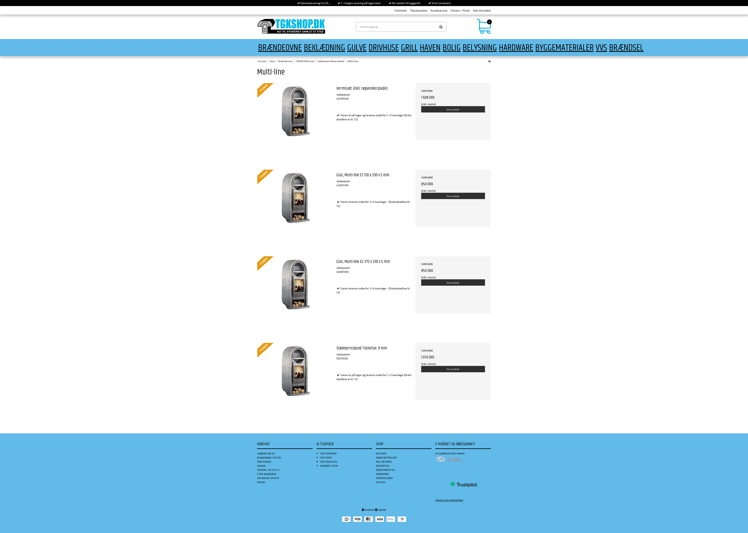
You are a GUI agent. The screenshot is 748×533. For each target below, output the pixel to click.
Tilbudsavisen (418, 10)
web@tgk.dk (270, 474)
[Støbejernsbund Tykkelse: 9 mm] (295, 380)
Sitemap (261, 482)
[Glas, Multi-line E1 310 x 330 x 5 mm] (295, 207)
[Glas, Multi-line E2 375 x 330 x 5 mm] (295, 294)
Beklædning (324, 48)
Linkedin (381, 510)
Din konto (380, 482)
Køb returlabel (482, 10)
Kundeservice (439, 10)
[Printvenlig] (489, 61)
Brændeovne (280, 48)
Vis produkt (453, 109)
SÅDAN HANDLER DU (385, 470)
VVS (601, 48)
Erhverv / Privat (460, 10)
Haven (430, 48)
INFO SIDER (381, 453)
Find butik (401, 10)
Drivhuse (384, 48)
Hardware (516, 48)
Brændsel (626, 48)
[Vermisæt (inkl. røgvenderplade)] (295, 120)
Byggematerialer (564, 48)
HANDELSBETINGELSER (386, 458)
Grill (409, 48)
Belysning (480, 48)
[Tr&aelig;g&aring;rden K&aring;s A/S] (291, 26)
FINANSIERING (382, 474)
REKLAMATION (382, 466)
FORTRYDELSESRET (384, 478)
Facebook (369, 510)
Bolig (452, 48)
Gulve (357, 48)
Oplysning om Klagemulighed (449, 500)
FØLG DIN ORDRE (384, 462)
